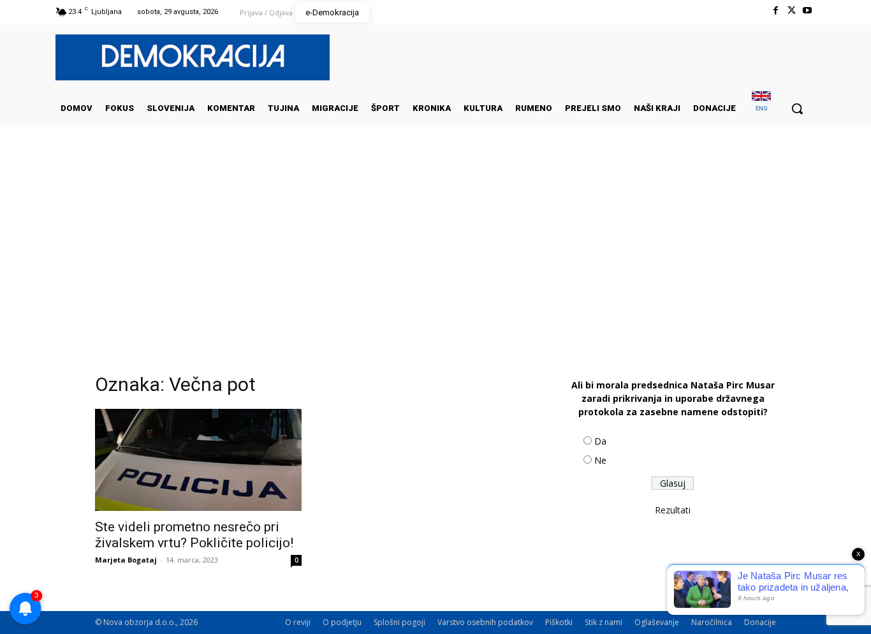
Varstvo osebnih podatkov (485, 622)
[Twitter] (792, 10)
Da (600, 441)
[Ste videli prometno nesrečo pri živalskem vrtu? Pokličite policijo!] (198, 460)
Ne (600, 460)
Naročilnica (711, 622)
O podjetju (342, 622)
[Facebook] (775, 10)
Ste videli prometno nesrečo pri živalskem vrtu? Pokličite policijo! (194, 534)
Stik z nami (603, 622)
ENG (762, 108)
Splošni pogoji (399, 622)
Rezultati (673, 510)
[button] (797, 108)
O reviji (298, 622)
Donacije (760, 622)
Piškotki (559, 622)
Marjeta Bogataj (126, 559)
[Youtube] (808, 10)
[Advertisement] (435, 254)
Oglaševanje (656, 622)
